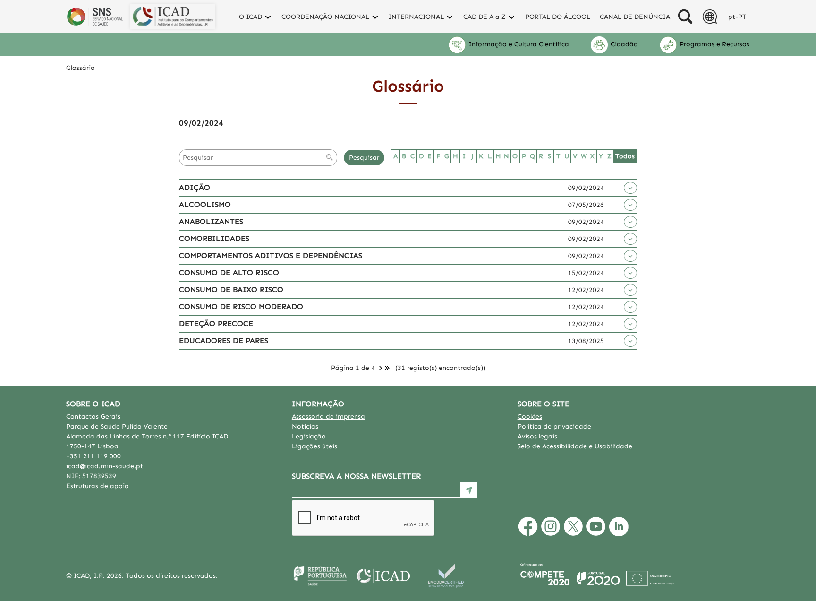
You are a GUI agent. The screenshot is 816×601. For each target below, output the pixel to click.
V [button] (575, 156)
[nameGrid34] (630, 222)
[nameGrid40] (630, 341)
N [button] (506, 156)
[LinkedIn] (618, 526)
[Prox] (380, 368)
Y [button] (601, 156)
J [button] (472, 156)
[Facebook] (529, 526)
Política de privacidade (554, 426)
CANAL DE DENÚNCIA (635, 17)
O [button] (515, 156)
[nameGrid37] (630, 273)
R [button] (541, 156)
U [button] (566, 156)
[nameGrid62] (630, 205)
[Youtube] (597, 526)
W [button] (584, 156)
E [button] (429, 156)
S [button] (549, 156)
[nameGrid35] (630, 239)
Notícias (305, 426)
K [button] (481, 156)
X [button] (592, 156)
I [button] (464, 156)
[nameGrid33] (630, 188)
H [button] (455, 156)
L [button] (490, 156)
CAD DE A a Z (485, 17)
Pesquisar (364, 158)
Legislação (309, 436)
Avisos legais (537, 436)
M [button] (498, 156)
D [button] (421, 156)
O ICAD (251, 17)
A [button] (395, 156)
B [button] (404, 156)
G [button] (446, 156)
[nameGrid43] (630, 324)
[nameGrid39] (630, 290)
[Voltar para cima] (797, 582)
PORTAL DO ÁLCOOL (557, 17)
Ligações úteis (314, 446)
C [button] (412, 156)
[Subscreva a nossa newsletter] (469, 490)
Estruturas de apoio (97, 486)
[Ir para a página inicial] (172, 16)
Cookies (530, 416)
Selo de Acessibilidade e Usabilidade (575, 446)
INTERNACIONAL (417, 17)
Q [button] (532, 156)
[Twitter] (574, 526)
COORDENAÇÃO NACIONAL (326, 17)
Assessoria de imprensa (328, 416)
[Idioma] (685, 16)
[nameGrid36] (630, 256)
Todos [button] (625, 156)
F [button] (438, 156)
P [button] (524, 156)
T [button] (558, 156)
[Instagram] (551, 526)
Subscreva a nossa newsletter (356, 476)
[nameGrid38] (630, 307)
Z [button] (609, 156)
